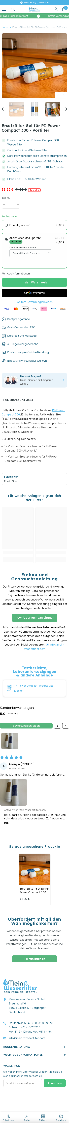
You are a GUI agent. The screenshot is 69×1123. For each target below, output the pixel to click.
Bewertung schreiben (26, 725)
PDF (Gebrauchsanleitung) (35, 617)
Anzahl (6, 198)
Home (5, 27)
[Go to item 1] (9, 741)
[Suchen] (13, 9)
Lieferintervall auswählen (23, 247)
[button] (58, 95)
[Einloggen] (56, 9)
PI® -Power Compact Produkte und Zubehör (33, 688)
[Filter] (57, 726)
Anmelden (55, 1083)
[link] (18, 552)
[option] (34, 65)
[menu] (4, 9)
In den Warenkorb (34, 282)
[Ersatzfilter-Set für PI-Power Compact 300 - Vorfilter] (34, 869)
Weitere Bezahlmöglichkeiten (35, 302)
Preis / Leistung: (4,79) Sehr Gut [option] (36, 2)
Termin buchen (34, 959)
